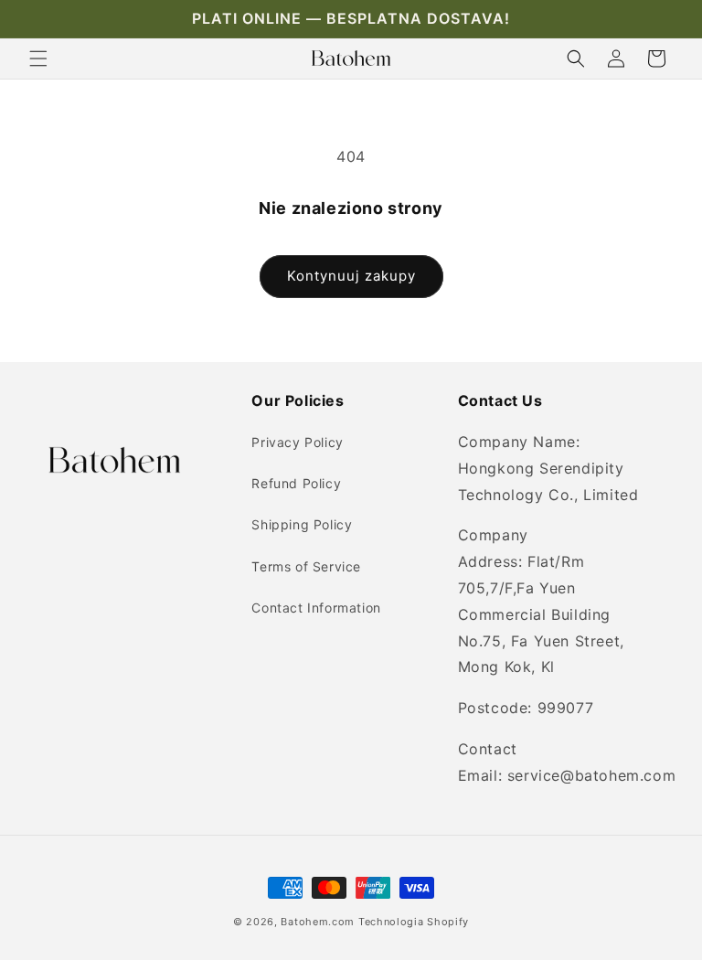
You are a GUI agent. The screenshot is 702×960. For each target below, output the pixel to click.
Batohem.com (318, 921)
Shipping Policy (301, 524)
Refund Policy (296, 483)
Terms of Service (306, 566)
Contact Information (315, 607)
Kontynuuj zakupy (351, 275)
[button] (38, 58)
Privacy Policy (297, 442)
